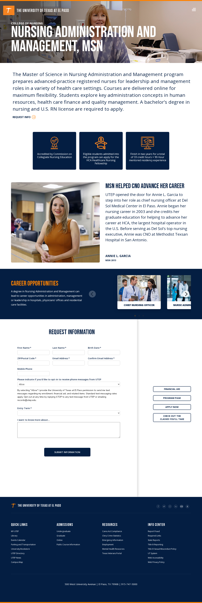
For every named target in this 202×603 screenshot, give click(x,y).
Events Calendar (18, 540)
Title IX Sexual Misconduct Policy (162, 549)
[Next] (185, 294)
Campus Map (17, 562)
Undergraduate (64, 531)
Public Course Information (68, 544)
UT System (152, 553)
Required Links (154, 536)
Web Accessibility (155, 558)
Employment (107, 544)
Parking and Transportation (23, 544)
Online (59, 540)
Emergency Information (112, 540)
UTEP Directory (17, 553)
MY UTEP (15, 531)
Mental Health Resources (113, 549)
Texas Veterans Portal (112, 553)
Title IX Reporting (155, 544)
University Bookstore (20, 549)
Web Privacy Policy (156, 562)
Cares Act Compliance (112, 531)
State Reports (154, 540)
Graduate (61, 536)
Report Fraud (154, 531)
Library (14, 536)
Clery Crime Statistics (111, 536)
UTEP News (16, 558)
